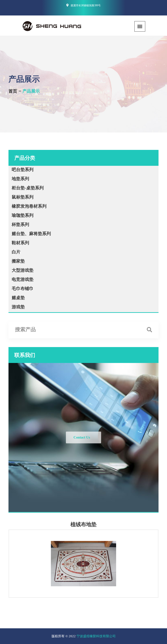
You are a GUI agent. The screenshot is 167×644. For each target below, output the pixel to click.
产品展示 (31, 91)
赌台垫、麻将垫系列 (31, 233)
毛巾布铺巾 (22, 288)
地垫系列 (20, 178)
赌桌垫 (18, 297)
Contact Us (81, 437)
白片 (16, 251)
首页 (12, 91)
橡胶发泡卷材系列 (29, 206)
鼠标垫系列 (22, 197)
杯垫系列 (20, 224)
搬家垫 (18, 261)
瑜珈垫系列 (22, 215)
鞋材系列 (20, 242)
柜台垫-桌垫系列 (28, 187)
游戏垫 (18, 306)
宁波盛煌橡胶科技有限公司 (96, 636)
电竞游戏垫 (22, 279)
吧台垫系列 (22, 169)
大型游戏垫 (22, 270)
